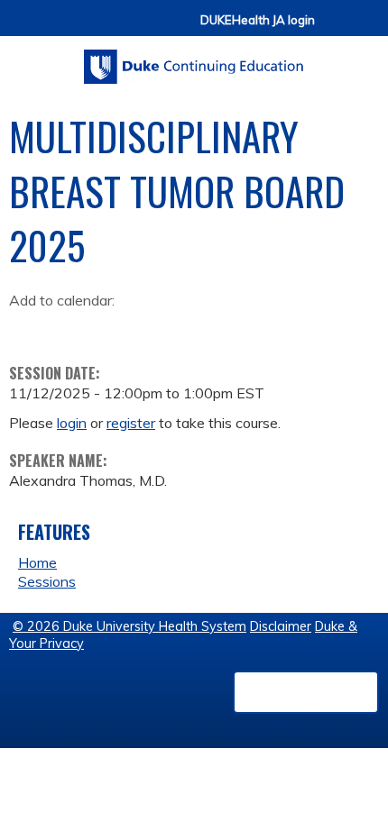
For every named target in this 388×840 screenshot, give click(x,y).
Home (37, 562)
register (130, 423)
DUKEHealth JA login (257, 20)
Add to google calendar (27, 328)
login (72, 423)
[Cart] (335, 28)
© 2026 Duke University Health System (129, 626)
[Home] (194, 60)
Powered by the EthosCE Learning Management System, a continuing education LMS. (306, 692)
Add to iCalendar (108, 327)
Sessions (47, 581)
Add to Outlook (152, 328)
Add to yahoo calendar (68, 328)
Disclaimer (280, 626)
